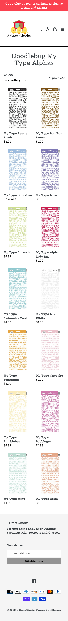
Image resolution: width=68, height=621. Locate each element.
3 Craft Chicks (26, 610)
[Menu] (62, 29)
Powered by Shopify (48, 610)
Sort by (8, 75)
